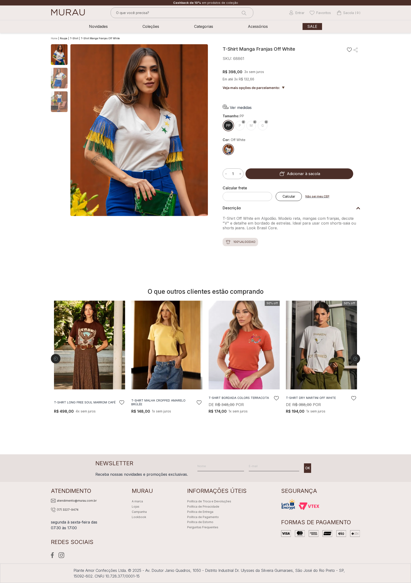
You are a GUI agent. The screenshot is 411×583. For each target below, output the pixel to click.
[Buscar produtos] (243, 13)
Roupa (63, 38)
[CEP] (249, 193)
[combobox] (182, 12)
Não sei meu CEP (317, 196)
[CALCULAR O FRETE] (289, 196)
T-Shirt (74, 38)
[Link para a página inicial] (54, 38)
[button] (237, 107)
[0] (345, 13)
